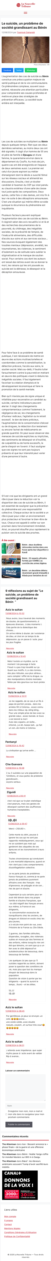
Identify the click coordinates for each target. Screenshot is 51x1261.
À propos (8, 1220)
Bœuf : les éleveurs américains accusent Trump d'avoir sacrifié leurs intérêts (25, 1164)
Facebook (7, 70)
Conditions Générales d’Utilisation (20, 1232)
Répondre (10, 648)
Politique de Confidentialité (17, 1236)
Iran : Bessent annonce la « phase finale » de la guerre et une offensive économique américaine (25, 1147)
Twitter (19, 70)
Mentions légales (12, 1228)
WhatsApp (31, 70)
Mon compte (10, 1216)
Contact (8, 1224)
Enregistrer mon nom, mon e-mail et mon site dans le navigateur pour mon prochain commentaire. (26, 1114)
